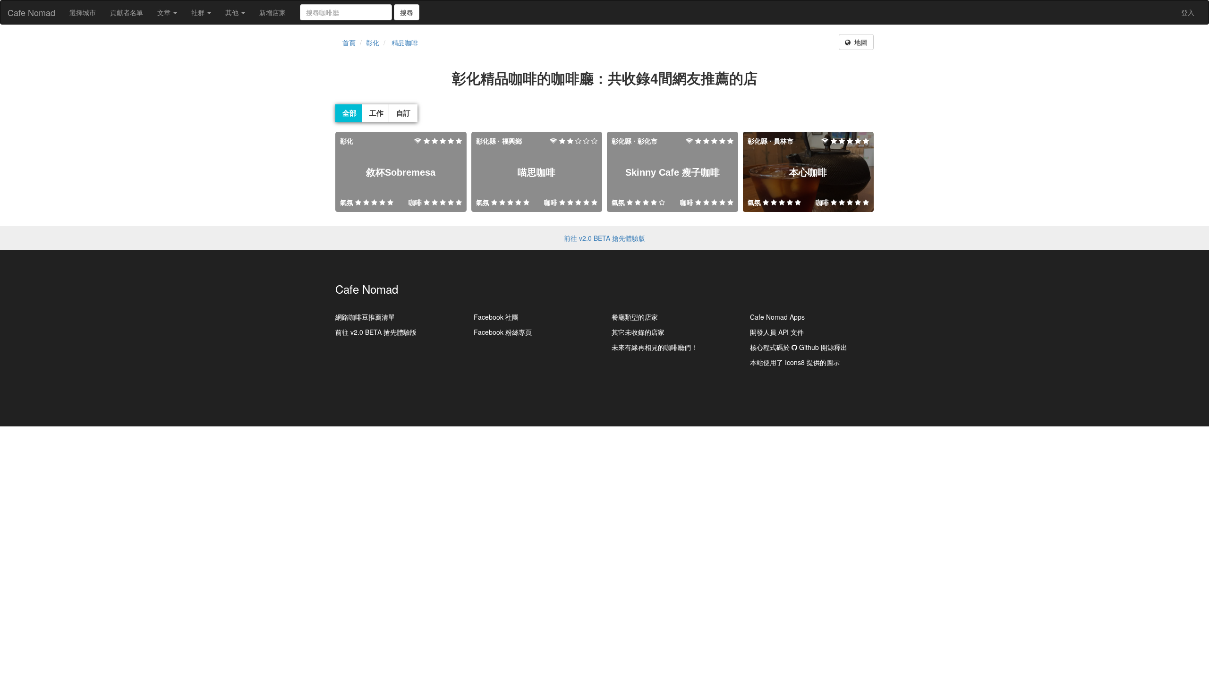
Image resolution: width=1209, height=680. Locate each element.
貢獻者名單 (126, 12)
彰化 (372, 42)
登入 (1187, 12)
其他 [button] (232, 12)
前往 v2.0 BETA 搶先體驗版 (604, 238)
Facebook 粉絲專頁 (503, 332)
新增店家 (272, 12)
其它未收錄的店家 (638, 332)
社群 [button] (198, 12)
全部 (349, 113)
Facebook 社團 (496, 317)
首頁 (349, 42)
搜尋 (406, 12)
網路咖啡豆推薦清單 (365, 317)
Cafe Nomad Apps (777, 317)
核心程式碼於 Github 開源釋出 (798, 347)
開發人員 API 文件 (777, 332)
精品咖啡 (405, 42)
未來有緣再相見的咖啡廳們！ (655, 347)
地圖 (859, 42)
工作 (376, 113)
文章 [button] (164, 12)
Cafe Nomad (31, 12)
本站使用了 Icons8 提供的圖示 (795, 362)
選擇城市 (82, 12)
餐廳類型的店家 (635, 317)
